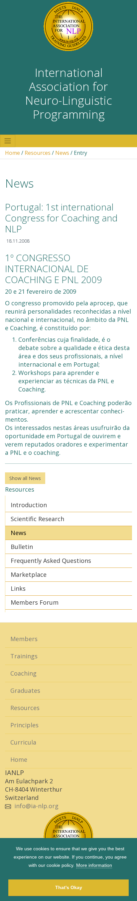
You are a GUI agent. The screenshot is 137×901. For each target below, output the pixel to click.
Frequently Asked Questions (51, 561)
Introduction (29, 505)
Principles (24, 725)
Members (24, 639)
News (62, 152)
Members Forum (35, 602)
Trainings (24, 656)
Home (12, 152)
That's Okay (68, 887)
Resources (38, 152)
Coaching (23, 673)
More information (94, 865)
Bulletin (22, 547)
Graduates (25, 690)
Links (18, 588)
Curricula (23, 742)
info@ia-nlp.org (36, 806)
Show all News (25, 478)
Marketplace (29, 574)
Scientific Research (37, 519)
